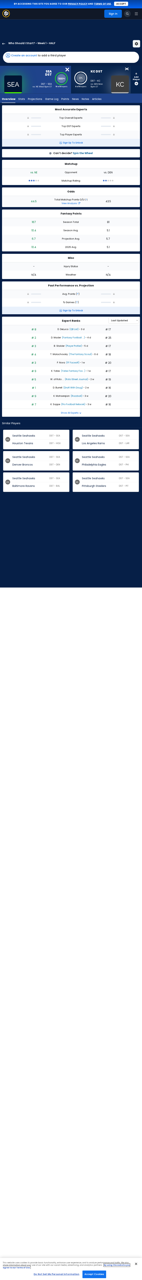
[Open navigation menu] (136, 13)
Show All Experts (70, 412)
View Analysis (69, 203)
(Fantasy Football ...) (73, 337)
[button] (71, 57)
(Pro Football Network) (73, 404)
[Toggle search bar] (127, 13)
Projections (35, 99)
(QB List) (74, 329)
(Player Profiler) (73, 345)
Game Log (51, 99)
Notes (85, 99)
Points (65, 99)
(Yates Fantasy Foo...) (72, 370)
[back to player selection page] (2, 44)
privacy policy (77, 3)
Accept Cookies (94, 1274)
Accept (121, 3)
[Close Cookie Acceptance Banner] (136, 1264)
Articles (97, 99)
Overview (8, 99)
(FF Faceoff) (72, 362)
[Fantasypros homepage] (6, 16)
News (75, 99)
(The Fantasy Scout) (80, 354)
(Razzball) (76, 395)
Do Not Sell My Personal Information (56, 1274)
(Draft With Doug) (73, 387)
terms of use (102, 3)
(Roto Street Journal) (76, 379)
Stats (21, 99)
